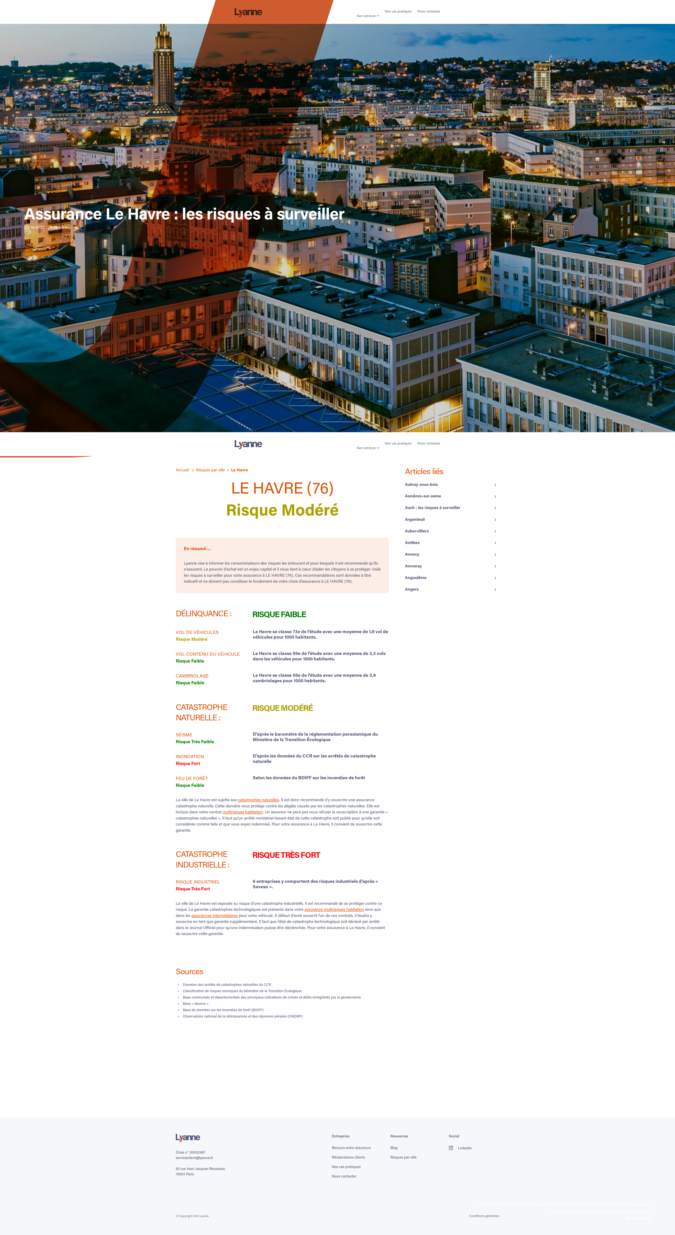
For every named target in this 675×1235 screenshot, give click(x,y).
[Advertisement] (337, 1057)
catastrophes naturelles (258, 800)
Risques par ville (210, 470)
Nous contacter (428, 11)
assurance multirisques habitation (334, 910)
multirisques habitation (243, 812)
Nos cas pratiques (398, 11)
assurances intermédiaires (214, 916)
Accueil (183, 470)
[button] (368, 16)
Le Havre (239, 470)
